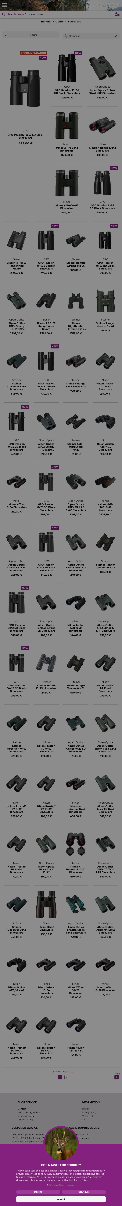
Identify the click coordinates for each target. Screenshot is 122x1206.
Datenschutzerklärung (55, 1185)
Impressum (70, 1185)
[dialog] (61, 603)
